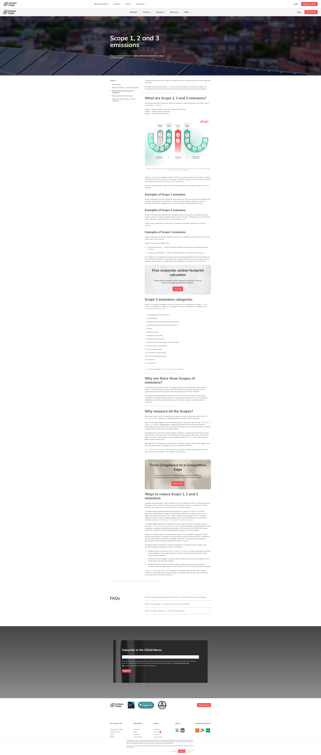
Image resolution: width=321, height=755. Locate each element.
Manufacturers (115, 732)
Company (157, 729)
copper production (186, 520)
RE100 (186, 541)
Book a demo (204, 705)
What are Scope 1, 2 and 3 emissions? (125, 87)
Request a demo (309, 4)
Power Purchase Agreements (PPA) (166, 526)
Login (296, 4)
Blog (135, 732)
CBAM (112, 737)
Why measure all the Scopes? (122, 96)
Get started (311, 12)
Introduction (116, 84)
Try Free (178, 289)
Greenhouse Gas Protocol (156, 309)
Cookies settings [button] (173, 751)
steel (172, 520)
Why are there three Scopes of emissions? (123, 92)
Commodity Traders (116, 729)
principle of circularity (181, 551)
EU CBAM (193, 437)
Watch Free (177, 484)
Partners (137, 729)
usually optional (152, 418)
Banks (112, 734)
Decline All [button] (190, 751)
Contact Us (157, 734)
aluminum (164, 520)
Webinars (137, 734)
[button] (102, 4)
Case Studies (138, 737)
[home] (10, 4)
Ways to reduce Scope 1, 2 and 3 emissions (123, 100)
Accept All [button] (181, 751)
